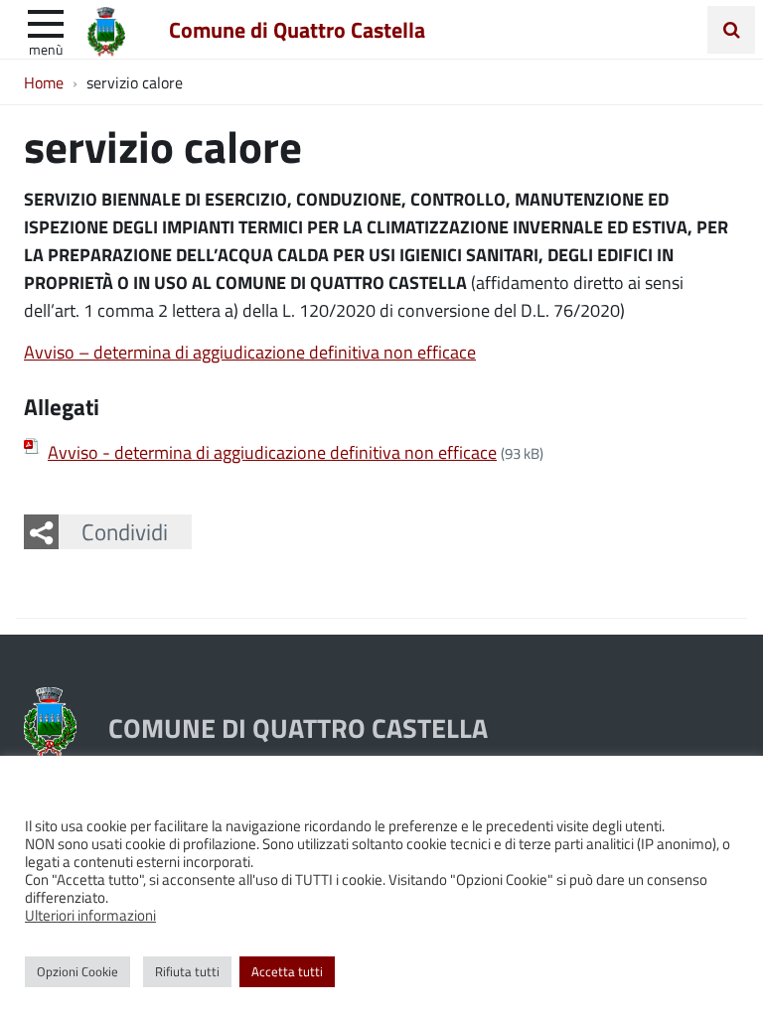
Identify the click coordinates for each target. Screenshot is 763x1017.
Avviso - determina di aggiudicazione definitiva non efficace (272, 452)
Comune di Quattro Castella (297, 29)
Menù (46, 49)
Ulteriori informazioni (90, 915)
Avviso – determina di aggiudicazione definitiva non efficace (250, 351)
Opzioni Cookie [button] (77, 971)
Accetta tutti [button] (287, 971)
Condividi (124, 531)
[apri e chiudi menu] (46, 22)
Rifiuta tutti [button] (187, 971)
